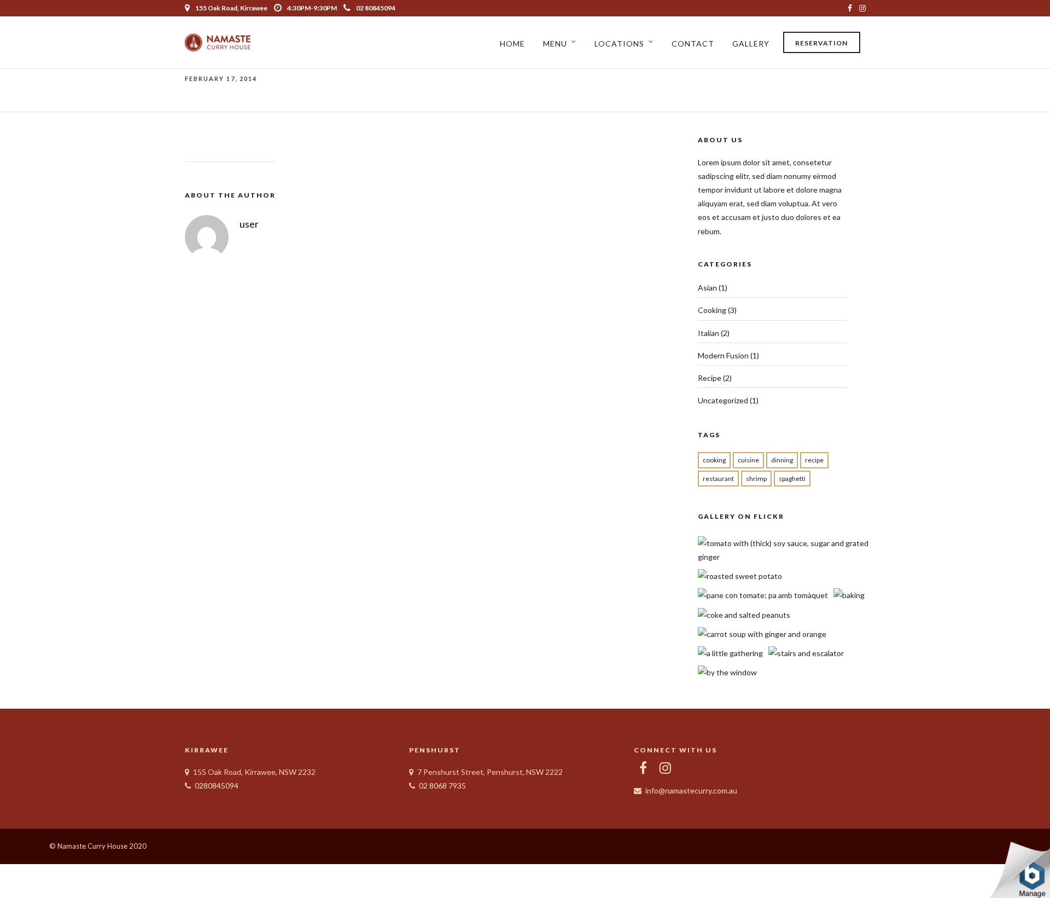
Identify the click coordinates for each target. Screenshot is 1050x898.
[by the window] (727, 672)
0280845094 (216, 785)
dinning (782, 460)
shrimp (756, 478)
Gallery (750, 43)
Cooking (712, 310)
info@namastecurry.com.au (691, 790)
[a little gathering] (730, 653)
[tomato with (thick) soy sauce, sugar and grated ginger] (785, 556)
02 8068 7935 (442, 785)
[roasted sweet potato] (740, 576)
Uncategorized (723, 400)
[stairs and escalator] (806, 653)
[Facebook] (643, 767)
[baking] (849, 595)
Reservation (821, 43)
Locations (619, 43)
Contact (693, 43)
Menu (555, 43)
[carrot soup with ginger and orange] (762, 634)
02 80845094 (375, 8)
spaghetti (792, 478)
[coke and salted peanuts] (744, 614)
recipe (814, 460)
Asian (707, 287)
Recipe (709, 378)
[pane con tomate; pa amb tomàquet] (763, 595)
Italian (708, 333)
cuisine (748, 460)
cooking (714, 460)
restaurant (718, 478)
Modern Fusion (723, 355)
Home (512, 43)
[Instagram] (862, 8)
